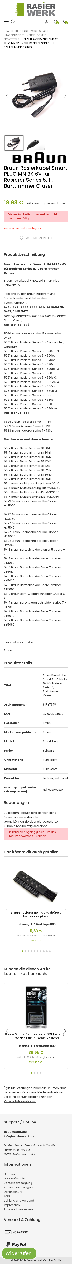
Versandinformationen (20, 1101)
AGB (7, 1196)
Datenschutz (13, 1192)
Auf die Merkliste (39, 238)
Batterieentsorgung (18, 1183)
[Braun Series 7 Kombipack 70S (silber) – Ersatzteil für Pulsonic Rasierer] (36, 1030)
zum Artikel (36, 940)
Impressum (12, 1205)
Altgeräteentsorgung (19, 1187)
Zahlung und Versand (19, 1200)
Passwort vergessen (18, 1209)
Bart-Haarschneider (27, 33)
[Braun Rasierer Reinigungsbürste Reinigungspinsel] (36, 909)
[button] (65, 95)
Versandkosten (56, 203)
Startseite (11, 31)
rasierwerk (29, 31)
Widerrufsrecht (14, 1178)
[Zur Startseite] (36, 17)
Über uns (10, 1174)
